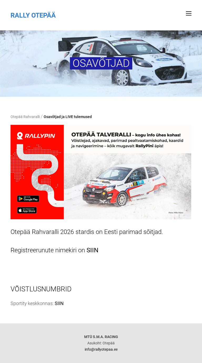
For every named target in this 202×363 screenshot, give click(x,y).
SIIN (92, 250)
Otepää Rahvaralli (25, 117)
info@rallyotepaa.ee (101, 349)
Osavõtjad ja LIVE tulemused (68, 117)
